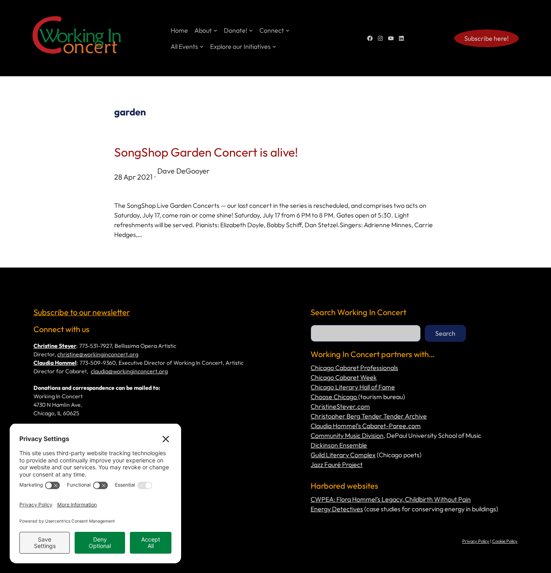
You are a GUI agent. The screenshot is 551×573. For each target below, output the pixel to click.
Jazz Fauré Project (337, 464)
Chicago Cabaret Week (344, 377)
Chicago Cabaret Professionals (354, 368)
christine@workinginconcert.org (97, 354)
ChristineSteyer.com (340, 406)
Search (445, 333)
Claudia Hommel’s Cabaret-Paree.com (366, 426)
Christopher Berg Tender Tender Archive (369, 416)
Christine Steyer (54, 345)
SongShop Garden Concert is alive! (206, 152)
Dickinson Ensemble (339, 445)
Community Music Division (347, 435)
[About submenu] (215, 30)
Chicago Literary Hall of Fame (353, 387)
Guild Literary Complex (343, 455)
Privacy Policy (475, 541)
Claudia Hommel (55, 362)
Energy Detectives (337, 509)
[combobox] (366, 333)
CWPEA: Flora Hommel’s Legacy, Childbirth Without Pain (391, 499)
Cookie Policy (505, 541)
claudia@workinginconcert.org (129, 371)
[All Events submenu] (202, 46)
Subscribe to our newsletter (81, 312)
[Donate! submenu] (251, 30)
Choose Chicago (334, 397)
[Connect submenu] (288, 30)
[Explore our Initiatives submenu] (274, 46)
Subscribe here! (486, 38)
